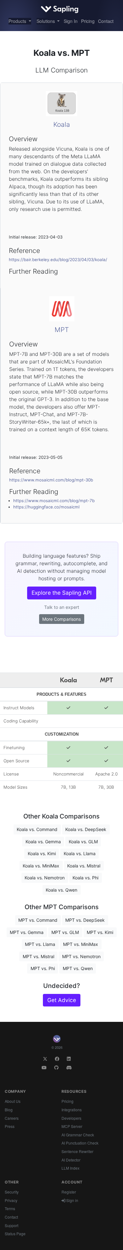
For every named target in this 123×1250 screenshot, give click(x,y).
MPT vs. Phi (43, 968)
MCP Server (72, 1126)
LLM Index (70, 1168)
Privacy (11, 1200)
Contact (106, 21)
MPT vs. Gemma (27, 932)
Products (18, 21)
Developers (71, 1118)
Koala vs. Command (37, 829)
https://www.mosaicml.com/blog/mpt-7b (54, 500)
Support (11, 1225)
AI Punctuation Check (80, 1142)
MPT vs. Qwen (78, 968)
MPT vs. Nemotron (81, 956)
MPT (62, 330)
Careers (12, 1118)
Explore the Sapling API (62, 592)
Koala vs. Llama (80, 853)
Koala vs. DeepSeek (85, 829)
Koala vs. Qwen (61, 890)
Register (69, 1191)
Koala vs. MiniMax (41, 865)
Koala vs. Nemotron (45, 877)
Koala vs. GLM (83, 841)
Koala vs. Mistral (83, 865)
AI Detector (71, 1159)
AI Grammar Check (78, 1134)
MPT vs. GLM (65, 932)
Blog (9, 1109)
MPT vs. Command (37, 920)
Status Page (15, 1233)
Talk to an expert (61, 607)
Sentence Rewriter (77, 1151)
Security (12, 1191)
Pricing (88, 21)
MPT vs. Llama (40, 944)
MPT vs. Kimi (100, 932)
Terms (10, 1208)
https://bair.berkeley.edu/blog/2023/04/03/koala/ (58, 259)
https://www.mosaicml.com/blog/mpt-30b (51, 479)
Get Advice (61, 1000)
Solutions (46, 21)
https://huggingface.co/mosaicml (46, 506)
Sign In (71, 21)
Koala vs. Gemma (43, 841)
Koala (61, 124)
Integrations (72, 1109)
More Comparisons (61, 619)
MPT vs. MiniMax (80, 944)
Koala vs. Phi (85, 877)
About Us (12, 1101)
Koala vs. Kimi (42, 853)
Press (10, 1126)
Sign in (71, 1200)
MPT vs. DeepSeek (85, 920)
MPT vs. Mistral (38, 956)
